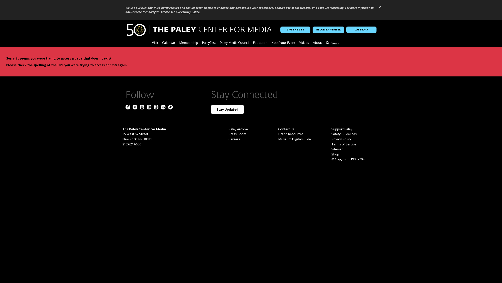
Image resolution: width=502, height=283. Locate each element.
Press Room (237, 134)
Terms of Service (343, 144)
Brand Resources (290, 134)
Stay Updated (227, 109)
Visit (155, 43)
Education (260, 43)
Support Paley (341, 129)
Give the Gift (295, 29)
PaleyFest (209, 43)
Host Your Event (283, 43)
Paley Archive (238, 129)
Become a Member (328, 29)
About (317, 43)
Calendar (361, 29)
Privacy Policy (341, 139)
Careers (234, 139)
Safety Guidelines (344, 134)
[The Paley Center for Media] (199, 29)
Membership (188, 43)
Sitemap (337, 149)
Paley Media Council (234, 43)
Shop (335, 154)
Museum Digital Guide (294, 139)
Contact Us (286, 129)
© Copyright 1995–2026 (348, 159)
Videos (304, 43)
